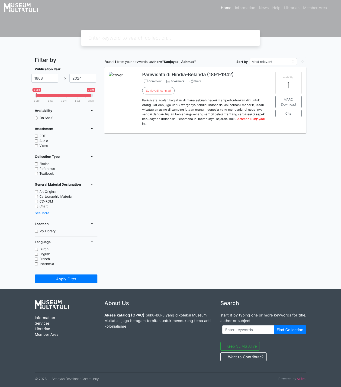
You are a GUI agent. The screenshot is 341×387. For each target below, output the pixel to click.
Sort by (242, 62)
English (44, 254)
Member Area (315, 7)
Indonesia (46, 264)
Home (226, 7)
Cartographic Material (55, 196)
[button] (205, 129)
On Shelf (45, 118)
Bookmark (177, 81)
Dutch (43, 249)
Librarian (291, 7)
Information (245, 7)
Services (42, 323)
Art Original (47, 192)
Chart (43, 206)
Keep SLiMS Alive (241, 346)
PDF (42, 136)
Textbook (46, 173)
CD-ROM (46, 201)
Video (43, 146)
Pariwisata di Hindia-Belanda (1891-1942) (188, 74)
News (264, 7)
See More (42, 213)
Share (197, 81)
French (44, 259)
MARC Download (288, 101)
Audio (43, 141)
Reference (47, 169)
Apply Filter (66, 279)
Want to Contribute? (246, 357)
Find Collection (290, 329)
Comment (155, 81)
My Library (47, 231)
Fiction (44, 164)
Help (276, 7)
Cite (288, 113)
